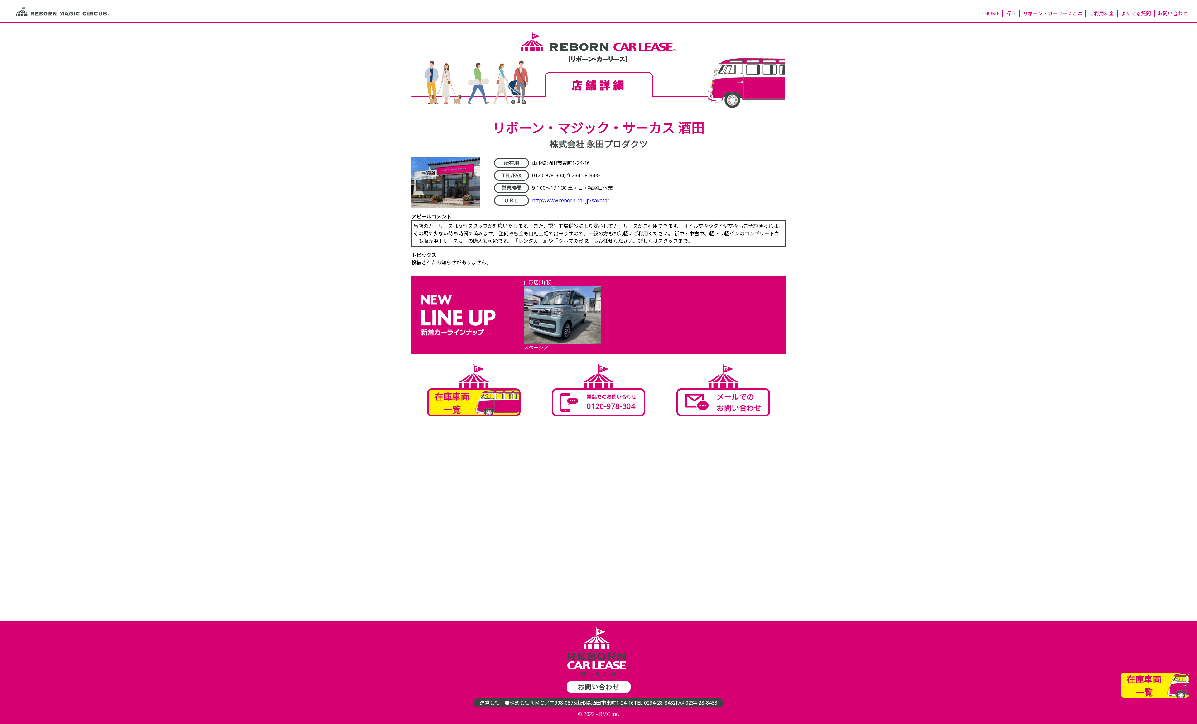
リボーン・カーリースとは (1052, 13)
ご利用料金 (1101, 13)
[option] (562, 315)
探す (1011, 13)
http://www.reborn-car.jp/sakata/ (570, 200)
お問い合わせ (1173, 13)
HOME (991, 13)
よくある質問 (1136, 13)
